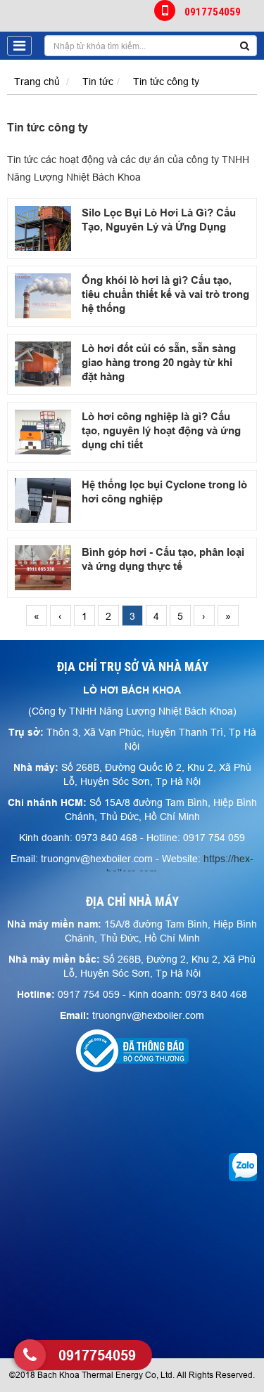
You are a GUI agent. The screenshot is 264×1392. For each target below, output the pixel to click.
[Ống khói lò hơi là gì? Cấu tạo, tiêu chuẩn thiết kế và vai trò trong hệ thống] (43, 295)
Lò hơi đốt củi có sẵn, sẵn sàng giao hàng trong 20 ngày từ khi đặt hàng (159, 362)
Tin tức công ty (166, 81)
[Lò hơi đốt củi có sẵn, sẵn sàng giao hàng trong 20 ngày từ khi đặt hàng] (43, 364)
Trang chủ (37, 81)
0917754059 (212, 11)
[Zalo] (243, 1166)
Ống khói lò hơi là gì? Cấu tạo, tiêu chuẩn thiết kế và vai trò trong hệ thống (165, 294)
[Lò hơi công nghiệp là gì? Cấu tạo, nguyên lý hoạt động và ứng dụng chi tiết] (43, 432)
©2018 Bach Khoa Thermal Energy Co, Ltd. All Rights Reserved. (132, 1375)
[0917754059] (30, 1355)
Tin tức (97, 81)
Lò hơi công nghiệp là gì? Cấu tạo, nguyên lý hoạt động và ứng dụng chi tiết (161, 430)
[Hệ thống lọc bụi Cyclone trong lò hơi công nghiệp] (43, 500)
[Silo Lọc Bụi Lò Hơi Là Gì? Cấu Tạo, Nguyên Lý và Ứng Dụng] (43, 228)
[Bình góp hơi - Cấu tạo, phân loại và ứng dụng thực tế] (43, 567)
